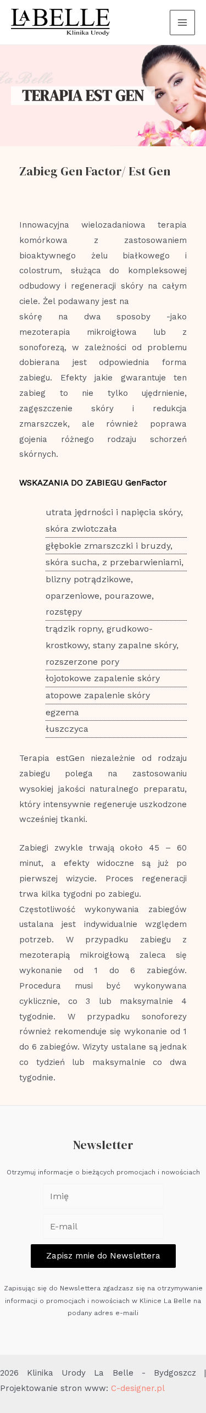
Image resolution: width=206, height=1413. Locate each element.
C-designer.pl (138, 1388)
